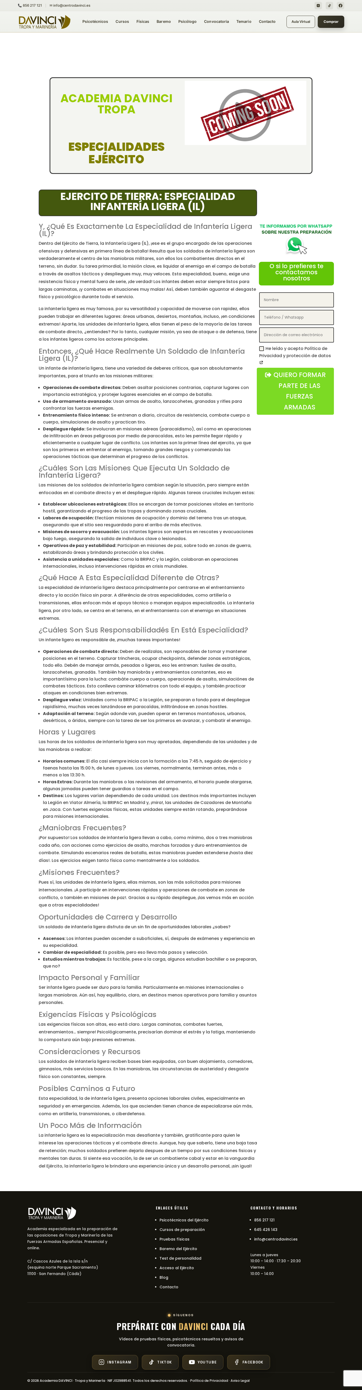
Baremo (164, 21)
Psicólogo (187, 21)
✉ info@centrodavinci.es (70, 5)
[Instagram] (318, 5)
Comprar (331, 21)
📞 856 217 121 (30, 5)
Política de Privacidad (209, 1380)
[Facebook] (340, 5)
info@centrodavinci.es (276, 1239)
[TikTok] (329, 5)
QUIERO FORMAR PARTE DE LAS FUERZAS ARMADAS (299, 391)
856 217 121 (264, 1220)
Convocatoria (216, 21)
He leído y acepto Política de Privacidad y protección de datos (295, 352)
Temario (243, 21)
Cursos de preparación (182, 1229)
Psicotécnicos (95, 21)
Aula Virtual (301, 21)
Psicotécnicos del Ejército (184, 1220)
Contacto (267, 21)
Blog (164, 1277)
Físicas (142, 21)
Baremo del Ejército (178, 1248)
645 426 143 (265, 1229)
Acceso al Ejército (177, 1268)
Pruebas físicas (174, 1239)
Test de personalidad (180, 1258)
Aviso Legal (240, 1380)
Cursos (122, 21)
